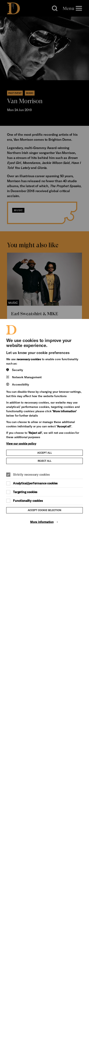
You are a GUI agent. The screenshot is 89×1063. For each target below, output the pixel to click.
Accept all (44, 452)
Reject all (45, 460)
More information (42, 522)
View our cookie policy (21, 443)
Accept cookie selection (44, 510)
